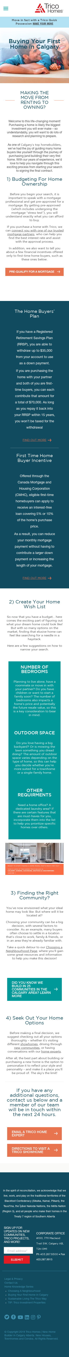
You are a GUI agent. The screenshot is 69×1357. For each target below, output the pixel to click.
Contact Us (10, 1283)
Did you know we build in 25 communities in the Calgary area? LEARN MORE (31, 989)
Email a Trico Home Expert (29, 1133)
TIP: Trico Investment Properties (26, 1303)
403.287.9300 (49, 1254)
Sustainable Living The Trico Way (27, 1299)
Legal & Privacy (13, 1279)
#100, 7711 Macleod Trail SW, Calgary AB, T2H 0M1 (49, 1243)
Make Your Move (43, 24)
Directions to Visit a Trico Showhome (31, 1150)
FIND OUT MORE (34, 440)
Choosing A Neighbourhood (24, 1291)
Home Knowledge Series (18, 1287)
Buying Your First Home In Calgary (28, 1295)
